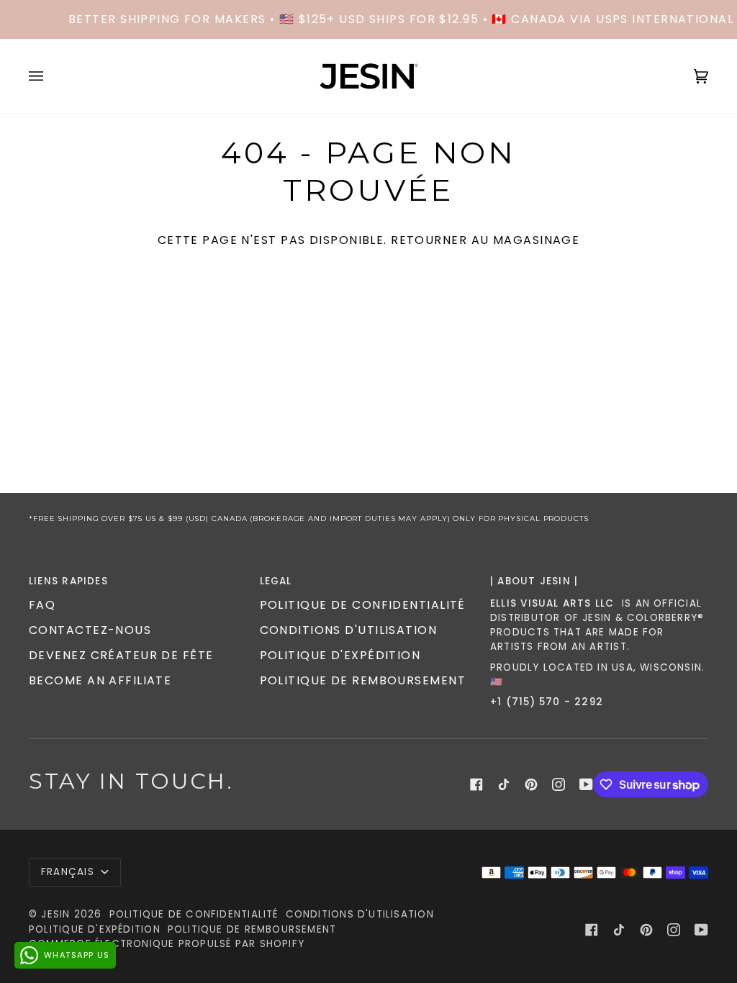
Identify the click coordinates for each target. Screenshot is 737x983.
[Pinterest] (531, 784)
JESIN (55, 914)
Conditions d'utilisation (349, 630)
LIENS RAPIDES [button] (68, 581)
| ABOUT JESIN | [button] (534, 581)
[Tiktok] (503, 784)
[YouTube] (586, 784)
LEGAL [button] (276, 581)
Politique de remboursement (363, 680)
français (69, 872)
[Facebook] (476, 784)
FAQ (42, 605)
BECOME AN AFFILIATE (100, 680)
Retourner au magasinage (485, 240)
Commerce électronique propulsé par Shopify (166, 944)
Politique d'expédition (340, 655)
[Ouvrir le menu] (50, 76)
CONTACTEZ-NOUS (90, 630)
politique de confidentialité (363, 605)
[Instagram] (558, 784)
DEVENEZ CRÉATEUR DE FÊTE (121, 655)
